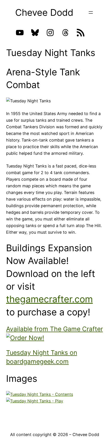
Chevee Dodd (44, 12)
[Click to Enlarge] (39, 394)
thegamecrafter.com (49, 299)
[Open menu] (91, 12)
